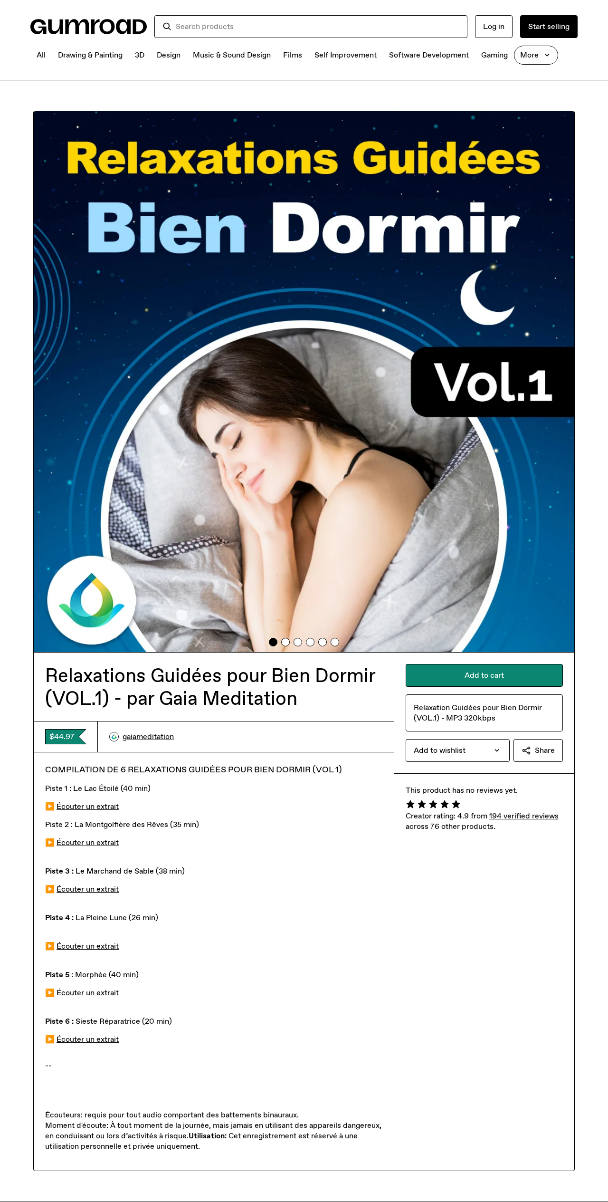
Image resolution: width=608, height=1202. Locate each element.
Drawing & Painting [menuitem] (90, 54)
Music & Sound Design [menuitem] (232, 54)
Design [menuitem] (168, 54)
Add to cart (484, 675)
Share (545, 750)
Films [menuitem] (292, 54)
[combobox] (317, 27)
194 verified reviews (524, 815)
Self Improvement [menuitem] (345, 54)
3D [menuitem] (139, 54)
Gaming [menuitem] (494, 54)
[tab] (273, 642)
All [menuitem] (41, 54)
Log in (493, 26)
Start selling (549, 26)
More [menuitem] (529, 54)
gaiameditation (148, 736)
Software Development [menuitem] (429, 54)
